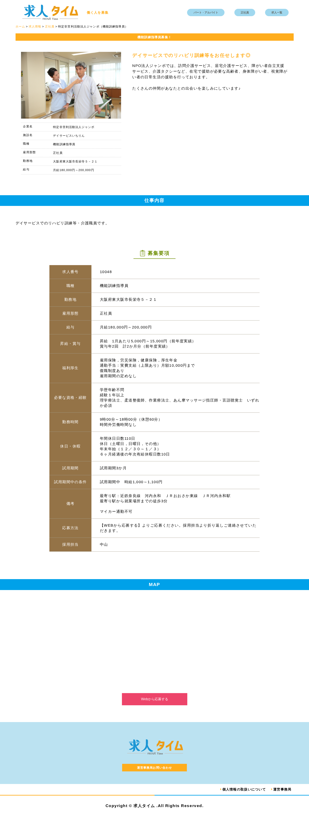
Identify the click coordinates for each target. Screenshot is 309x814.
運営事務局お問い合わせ (154, 767)
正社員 (245, 12)
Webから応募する (154, 699)
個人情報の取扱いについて (244, 789)
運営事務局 (282, 789)
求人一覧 (276, 12)
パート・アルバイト (206, 12)
